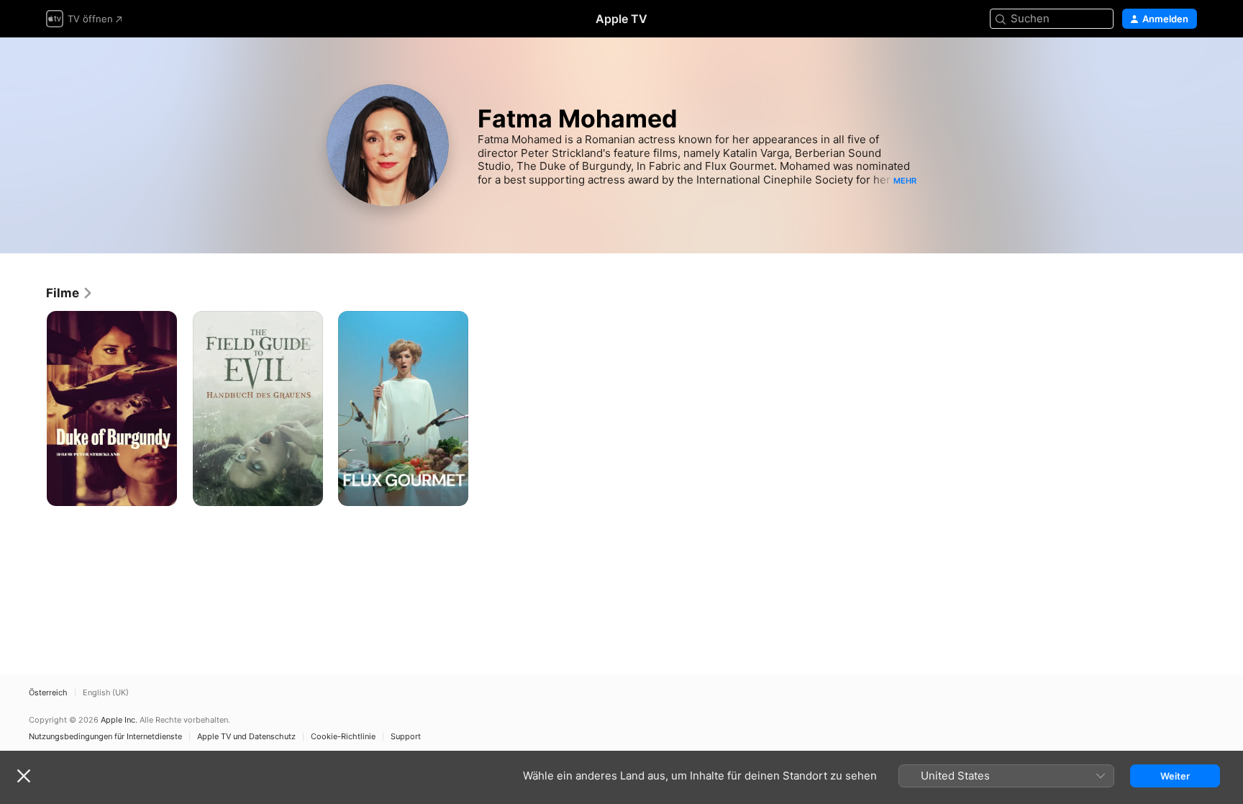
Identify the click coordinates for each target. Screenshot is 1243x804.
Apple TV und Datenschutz (246, 737)
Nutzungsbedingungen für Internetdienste (105, 737)
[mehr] (160, 490)
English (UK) (106, 693)
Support (406, 737)
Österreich (48, 693)
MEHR (904, 181)
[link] (70, 293)
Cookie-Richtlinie (343, 737)
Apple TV (621, 19)
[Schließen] (23, 775)
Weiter (1175, 776)
